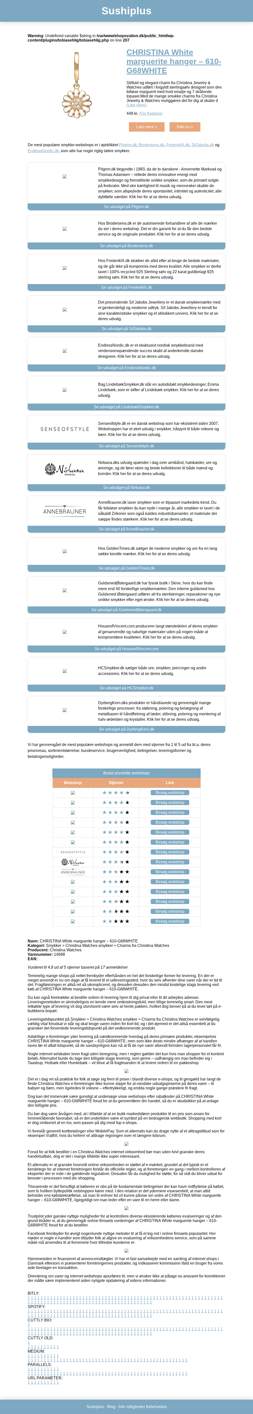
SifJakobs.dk (202, 145)
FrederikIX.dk (178, 145)
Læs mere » (146, 127)
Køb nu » (185, 127)
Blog (111, 1407)
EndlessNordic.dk (43, 151)
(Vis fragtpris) (150, 113)
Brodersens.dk (151, 145)
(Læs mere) (136, 105)
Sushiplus (126, 11)
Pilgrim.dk (128, 145)
